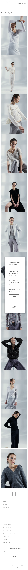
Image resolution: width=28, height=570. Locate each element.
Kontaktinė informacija (14, 567)
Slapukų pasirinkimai (23, 567)
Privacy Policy (6, 536)
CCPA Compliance (7, 530)
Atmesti (15, 302)
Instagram (5, 515)
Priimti (14, 296)
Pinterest (5, 518)
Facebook (5, 512)
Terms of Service (7, 524)
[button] (2, 3)
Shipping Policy (6, 542)
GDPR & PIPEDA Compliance (9, 533)
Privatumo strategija (9, 565)
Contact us (5, 504)
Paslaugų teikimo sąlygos (19, 565)
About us (5, 501)
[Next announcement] (25, 8)
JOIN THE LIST (14, 556)
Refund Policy (6, 539)
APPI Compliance (7, 527)
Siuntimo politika (6, 567)
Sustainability (6, 507)
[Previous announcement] (2, 8)
